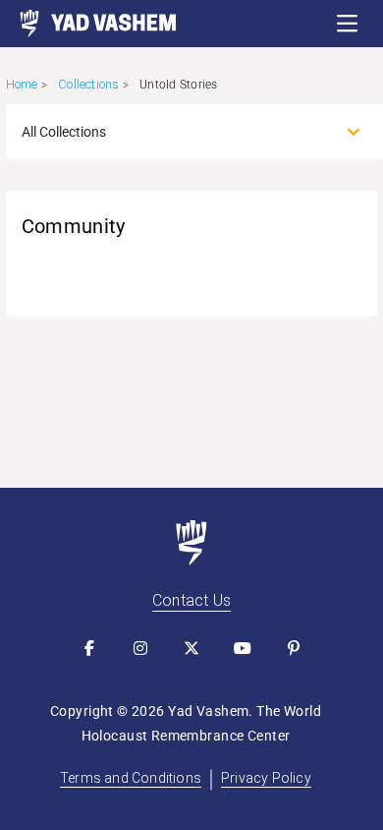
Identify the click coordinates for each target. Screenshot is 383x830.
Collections (88, 84)
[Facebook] (89, 648)
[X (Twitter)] (191, 648)
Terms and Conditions (130, 778)
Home (22, 84)
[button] (347, 23)
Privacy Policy (266, 778)
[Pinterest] (293, 648)
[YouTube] (242, 648)
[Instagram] (140, 648)
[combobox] (174, 132)
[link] (88, 23)
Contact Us (191, 600)
